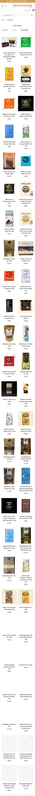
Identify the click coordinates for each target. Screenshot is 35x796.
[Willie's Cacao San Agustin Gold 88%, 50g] (26, 103)
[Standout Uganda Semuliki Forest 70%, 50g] (9, 73)
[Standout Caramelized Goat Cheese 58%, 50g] (26, 505)
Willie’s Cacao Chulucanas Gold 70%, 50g (9, 201)
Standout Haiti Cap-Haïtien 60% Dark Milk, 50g (25, 288)
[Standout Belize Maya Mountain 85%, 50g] (9, 131)
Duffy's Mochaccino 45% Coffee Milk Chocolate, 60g (26, 637)
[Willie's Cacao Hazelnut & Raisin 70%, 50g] (9, 361)
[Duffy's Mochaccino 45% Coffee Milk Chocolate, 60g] (26, 624)
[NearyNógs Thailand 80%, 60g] (9, 248)
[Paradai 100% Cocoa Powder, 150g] (26, 248)
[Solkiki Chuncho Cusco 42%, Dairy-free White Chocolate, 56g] (26, 713)
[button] (2, 6)
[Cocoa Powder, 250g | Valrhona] (26, 305)
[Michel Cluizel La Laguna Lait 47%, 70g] (9, 418)
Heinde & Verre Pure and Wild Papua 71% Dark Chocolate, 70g (9, 756)
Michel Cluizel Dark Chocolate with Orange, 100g (25, 401)
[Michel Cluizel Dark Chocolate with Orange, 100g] (26, 388)
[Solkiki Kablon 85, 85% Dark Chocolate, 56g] (26, 684)
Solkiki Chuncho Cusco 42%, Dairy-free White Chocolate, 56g (25, 726)
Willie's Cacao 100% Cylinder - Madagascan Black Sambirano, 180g (9, 518)
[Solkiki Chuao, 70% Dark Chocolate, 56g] (26, 333)
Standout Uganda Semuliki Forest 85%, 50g (9, 667)
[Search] (5, 6)
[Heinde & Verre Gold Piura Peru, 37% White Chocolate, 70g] (26, 218)
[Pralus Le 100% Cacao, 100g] (9, 388)
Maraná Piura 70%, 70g (25, 665)
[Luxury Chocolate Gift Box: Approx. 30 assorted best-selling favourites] (9, 42)
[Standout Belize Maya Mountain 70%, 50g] (9, 535)
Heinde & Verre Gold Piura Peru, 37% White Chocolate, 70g (26, 231)
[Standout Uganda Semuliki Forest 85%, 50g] (9, 654)
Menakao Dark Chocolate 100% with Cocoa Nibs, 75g (26, 86)
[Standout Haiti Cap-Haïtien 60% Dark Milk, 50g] (26, 275)
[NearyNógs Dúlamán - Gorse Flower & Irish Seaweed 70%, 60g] (26, 535)
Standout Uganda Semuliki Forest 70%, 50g (9, 86)
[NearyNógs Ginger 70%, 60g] (9, 565)
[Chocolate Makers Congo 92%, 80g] (9, 218)
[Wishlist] (29, 11)
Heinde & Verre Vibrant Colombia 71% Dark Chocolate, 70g (9, 785)
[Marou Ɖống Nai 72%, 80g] (26, 596)
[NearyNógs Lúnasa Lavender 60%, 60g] (9, 476)
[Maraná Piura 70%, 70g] (26, 654)
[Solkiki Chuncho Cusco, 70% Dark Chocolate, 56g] (9, 684)
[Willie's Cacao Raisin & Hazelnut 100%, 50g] (26, 42)
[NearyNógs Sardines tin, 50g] (9, 713)
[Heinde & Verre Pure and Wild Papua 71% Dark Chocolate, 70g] (9, 743)
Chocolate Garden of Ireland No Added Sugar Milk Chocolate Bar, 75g (26, 488)
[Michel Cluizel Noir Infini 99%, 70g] (9, 305)
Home (2, 20)
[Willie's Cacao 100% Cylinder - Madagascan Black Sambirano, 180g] (9, 505)
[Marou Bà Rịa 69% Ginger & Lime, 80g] (26, 418)
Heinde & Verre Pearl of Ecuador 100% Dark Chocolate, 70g (25, 201)
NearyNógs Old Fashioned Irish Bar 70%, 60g (25, 459)
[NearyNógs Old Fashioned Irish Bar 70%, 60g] (26, 446)
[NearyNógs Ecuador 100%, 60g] (9, 446)
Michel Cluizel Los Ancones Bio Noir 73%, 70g (25, 144)
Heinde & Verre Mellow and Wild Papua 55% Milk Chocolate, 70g (25, 756)
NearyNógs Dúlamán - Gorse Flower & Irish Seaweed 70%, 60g (26, 548)
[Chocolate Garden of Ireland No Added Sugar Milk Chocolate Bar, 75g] (26, 476)
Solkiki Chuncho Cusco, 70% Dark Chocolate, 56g (9, 696)
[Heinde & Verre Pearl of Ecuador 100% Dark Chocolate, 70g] (26, 188)
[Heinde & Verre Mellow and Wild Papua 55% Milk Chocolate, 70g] (26, 743)
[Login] (26, 11)
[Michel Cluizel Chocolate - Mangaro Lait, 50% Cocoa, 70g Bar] (26, 565)
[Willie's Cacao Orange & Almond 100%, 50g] (9, 103)
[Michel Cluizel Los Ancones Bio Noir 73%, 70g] (26, 131)
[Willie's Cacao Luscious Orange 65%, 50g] (9, 275)
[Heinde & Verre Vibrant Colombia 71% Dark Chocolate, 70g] (9, 773)
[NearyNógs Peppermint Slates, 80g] (26, 773)
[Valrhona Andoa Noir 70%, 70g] (26, 361)
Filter (5, 30)
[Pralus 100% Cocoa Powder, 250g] (9, 161)
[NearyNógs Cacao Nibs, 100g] (9, 333)
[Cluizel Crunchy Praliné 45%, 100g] (9, 624)
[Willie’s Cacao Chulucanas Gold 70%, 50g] (9, 188)
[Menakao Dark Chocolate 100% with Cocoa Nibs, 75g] (26, 73)
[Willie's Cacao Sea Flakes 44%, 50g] (26, 161)
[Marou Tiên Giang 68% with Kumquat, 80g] (9, 596)
